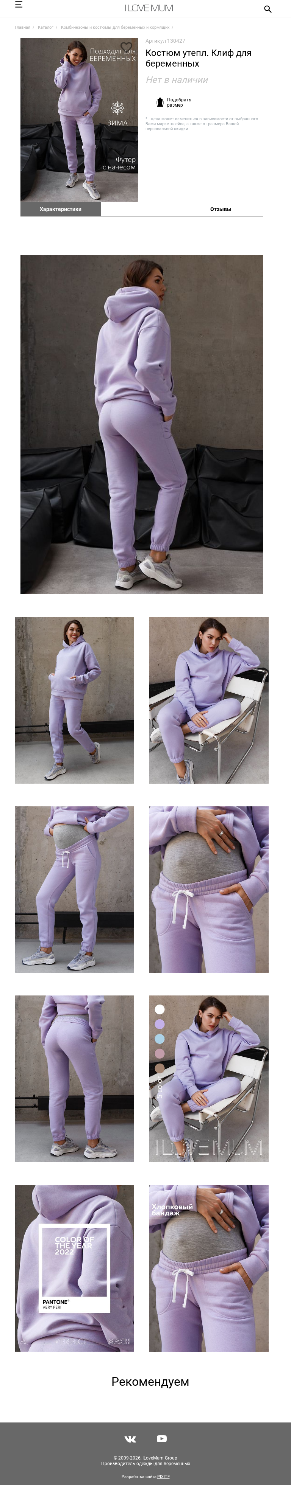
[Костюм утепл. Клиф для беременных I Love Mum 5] (74, 889)
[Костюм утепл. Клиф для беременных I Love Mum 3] (74, 700)
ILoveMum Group (159, 1458)
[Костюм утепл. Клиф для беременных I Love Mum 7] (74, 1078)
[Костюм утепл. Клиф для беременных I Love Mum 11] (209, 1268)
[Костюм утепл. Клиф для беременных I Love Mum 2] (141, 424)
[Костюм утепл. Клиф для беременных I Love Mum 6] (209, 889)
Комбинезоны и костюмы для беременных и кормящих (115, 27)
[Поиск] (265, 8)
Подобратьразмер (179, 102)
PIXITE (163, 1476)
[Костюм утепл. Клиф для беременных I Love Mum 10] (74, 1268)
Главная (22, 27)
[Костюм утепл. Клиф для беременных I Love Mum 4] (209, 700)
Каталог (45, 27)
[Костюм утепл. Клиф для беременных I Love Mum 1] (79, 120)
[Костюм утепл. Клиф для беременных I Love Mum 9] (209, 1078)
